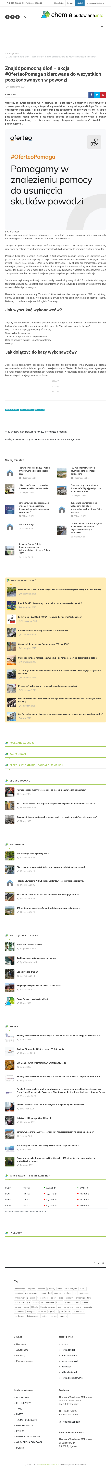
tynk (28, 1302)
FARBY (19, 1414)
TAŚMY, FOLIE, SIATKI (26, 1420)
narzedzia (42, 1311)
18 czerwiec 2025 (28, 807)
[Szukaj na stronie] (25, 16)
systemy (44, 1316)
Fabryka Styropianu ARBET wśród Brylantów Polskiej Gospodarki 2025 (34, 471)
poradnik (31, 1298)
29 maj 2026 (25, 1039)
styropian (31, 1311)
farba (60, 1289)
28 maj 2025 (25, 794)
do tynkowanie (33, 1316)
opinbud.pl (66, 1366)
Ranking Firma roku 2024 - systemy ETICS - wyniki (40, 1049)
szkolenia (88, 1307)
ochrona (41, 1289)
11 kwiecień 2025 (28, 1122)
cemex (54, 1316)
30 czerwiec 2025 (28, 1096)
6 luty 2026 (26, 718)
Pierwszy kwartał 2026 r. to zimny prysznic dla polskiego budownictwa (50, 1104)
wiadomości (20, 1289)
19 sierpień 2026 (27, 858)
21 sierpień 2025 (28, 648)
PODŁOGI (20, 1431)
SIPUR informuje (26, 524)
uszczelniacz (42, 1298)
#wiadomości (12, 410)
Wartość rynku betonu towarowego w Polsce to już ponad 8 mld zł (48, 1145)
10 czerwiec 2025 (29, 621)
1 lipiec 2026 (27, 557)
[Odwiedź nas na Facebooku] (7, 17)
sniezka (85, 1302)
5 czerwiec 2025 (28, 594)
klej (75, 1293)
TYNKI (19, 1408)
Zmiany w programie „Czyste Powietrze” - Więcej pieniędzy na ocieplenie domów (86, 488)
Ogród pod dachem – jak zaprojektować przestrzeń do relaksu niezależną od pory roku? (60, 714)
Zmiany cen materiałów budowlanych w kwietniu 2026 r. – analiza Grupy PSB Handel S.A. (58, 1035)
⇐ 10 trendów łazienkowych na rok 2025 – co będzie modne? (36, 431)
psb (61, 1311)
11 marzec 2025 (27, 1053)
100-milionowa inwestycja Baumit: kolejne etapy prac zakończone (83, 471)
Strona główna (12, 53)
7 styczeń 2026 (28, 706)
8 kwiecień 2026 (27, 1109)
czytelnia (31, 1289)
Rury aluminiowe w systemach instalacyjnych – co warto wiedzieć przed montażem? (57, 817)
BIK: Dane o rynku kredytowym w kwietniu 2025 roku (41, 1063)
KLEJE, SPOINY (23, 1403)
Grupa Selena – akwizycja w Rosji (32, 999)
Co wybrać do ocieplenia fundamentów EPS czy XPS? (43, 644)
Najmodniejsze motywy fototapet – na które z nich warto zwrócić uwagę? (51, 790)
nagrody (57, 1293)
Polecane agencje (21, 743)
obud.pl (65, 1344)
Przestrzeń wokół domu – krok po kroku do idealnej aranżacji (47, 686)
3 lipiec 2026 (27, 528)
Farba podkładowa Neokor (29, 944)
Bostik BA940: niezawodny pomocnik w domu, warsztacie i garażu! (50, 603)
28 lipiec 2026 (28, 492)
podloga (67, 1293)
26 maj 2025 (25, 1067)
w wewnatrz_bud (72, 1302)
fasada (36, 1302)
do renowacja (78, 1311)
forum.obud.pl (68, 1350)
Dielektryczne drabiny (27, 972)
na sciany (19, 1293)
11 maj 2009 (25, 1003)
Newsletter (59, 3)
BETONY (20, 1448)
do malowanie (31, 1293)
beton (26, 1307)
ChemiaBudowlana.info (49, 1464)
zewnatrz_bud (46, 1293)
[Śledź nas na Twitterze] (12, 17)
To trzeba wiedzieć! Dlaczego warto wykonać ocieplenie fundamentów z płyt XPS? (56, 803)
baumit (59, 1302)
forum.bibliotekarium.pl (72, 1378)
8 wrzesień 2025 (28, 607)
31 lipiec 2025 (26, 1080)
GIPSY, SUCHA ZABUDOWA (29, 1442)
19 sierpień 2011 (27, 989)
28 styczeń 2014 (27, 976)
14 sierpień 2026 (29, 478)
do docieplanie (47, 1302)
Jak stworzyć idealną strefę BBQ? (33, 853)
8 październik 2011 (28, 962)
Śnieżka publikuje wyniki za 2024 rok (34, 1118)
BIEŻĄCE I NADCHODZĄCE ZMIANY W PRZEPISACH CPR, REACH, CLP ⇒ (42, 439)
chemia (82, 1289)
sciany (53, 1298)
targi (89, 1298)
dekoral (18, 1307)
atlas (61, 1298)
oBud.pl (79, 3)
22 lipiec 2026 (80, 516)
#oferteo (39, 410)
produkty (51, 1289)
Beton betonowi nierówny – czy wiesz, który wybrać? (43, 630)
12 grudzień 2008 (28, 949)
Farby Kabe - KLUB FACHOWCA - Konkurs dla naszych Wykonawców (50, 617)
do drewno (19, 1316)
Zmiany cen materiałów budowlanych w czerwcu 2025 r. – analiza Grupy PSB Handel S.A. (58, 1076)
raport (67, 1311)
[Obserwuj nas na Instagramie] (17, 17)
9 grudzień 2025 (28, 662)
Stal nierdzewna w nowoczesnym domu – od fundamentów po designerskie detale (57, 658)
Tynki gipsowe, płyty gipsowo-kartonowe (36, 958)
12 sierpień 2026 (81, 478)
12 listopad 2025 (28, 635)
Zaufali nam (17, 754)
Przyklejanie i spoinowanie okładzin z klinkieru (39, 985)
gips (59, 1307)
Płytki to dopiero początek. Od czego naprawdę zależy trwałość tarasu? (51, 867)
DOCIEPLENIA (22, 1397)
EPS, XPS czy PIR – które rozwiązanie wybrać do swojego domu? (48, 894)
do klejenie (68, 1307)
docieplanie (84, 1293)
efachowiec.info (69, 1355)
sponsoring (20, 1311)
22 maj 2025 (25, 821)
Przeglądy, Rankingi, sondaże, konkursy (36, 765)
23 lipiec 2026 (28, 516)
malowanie (19, 1302)
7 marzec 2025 (27, 1165)
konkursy (69, 1298)
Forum (70, 3)
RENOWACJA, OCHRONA (28, 1436)
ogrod (51, 1311)
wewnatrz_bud (71, 1289)
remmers (62, 1316)
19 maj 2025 (25, 1149)
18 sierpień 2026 (27, 871)
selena (78, 1307)
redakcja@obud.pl (96, 3)
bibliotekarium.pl (69, 1372)
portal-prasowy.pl (70, 1361)
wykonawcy (20, 1298)
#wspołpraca (27, 410)
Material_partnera (47, 1307)
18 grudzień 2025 (29, 690)
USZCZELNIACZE (24, 1425)
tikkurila (34, 1307)
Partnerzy (20, 1355)
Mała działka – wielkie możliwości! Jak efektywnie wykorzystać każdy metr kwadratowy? (60, 590)
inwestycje (80, 1298)
